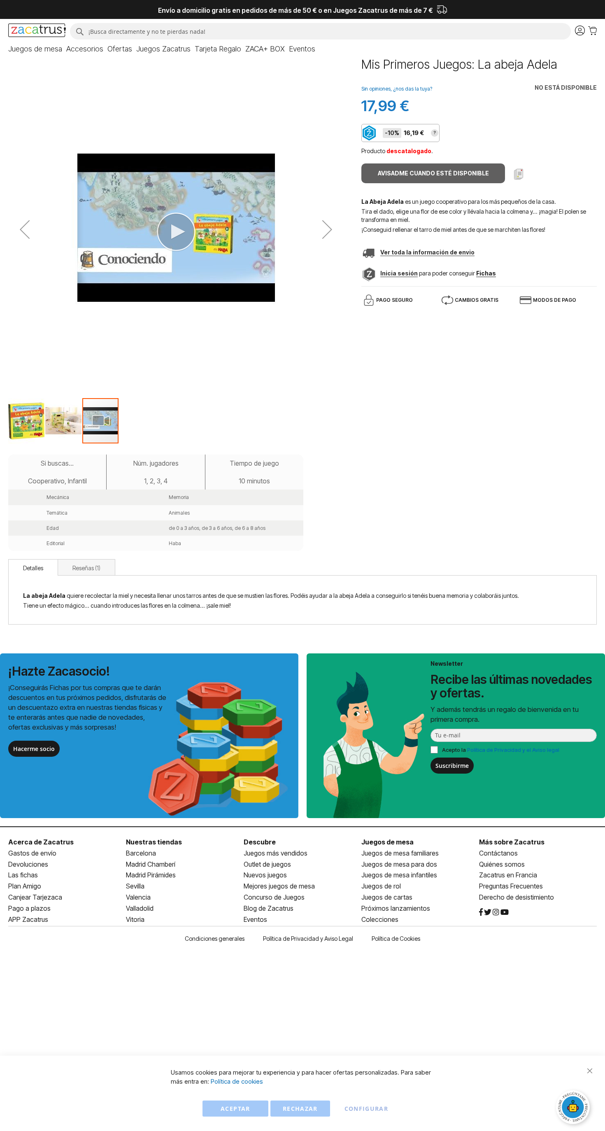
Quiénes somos (502, 864)
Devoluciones (28, 864)
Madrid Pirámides (151, 875)
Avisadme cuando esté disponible (433, 173)
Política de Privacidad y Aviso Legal (308, 938)
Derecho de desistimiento (516, 897)
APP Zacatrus (28, 919)
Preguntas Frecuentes (511, 886)
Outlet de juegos (267, 864)
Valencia (138, 897)
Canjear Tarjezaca (35, 897)
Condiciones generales (214, 938)
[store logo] (37, 31)
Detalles (33, 567)
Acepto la (500, 749)
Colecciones (379, 919)
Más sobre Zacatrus (511, 842)
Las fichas (23, 875)
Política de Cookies (396, 938)
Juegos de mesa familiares (400, 853)
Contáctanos (498, 853)
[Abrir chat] (574, 1108)
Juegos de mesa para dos (399, 864)
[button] (24, 229)
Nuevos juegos (265, 875)
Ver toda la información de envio (427, 252)
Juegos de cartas (386, 897)
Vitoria (135, 919)
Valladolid (140, 908)
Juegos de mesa (387, 842)
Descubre (260, 842)
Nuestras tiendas (154, 842)
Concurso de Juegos (274, 897)
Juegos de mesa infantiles (399, 875)
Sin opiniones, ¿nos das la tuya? (396, 89)
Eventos (255, 919)
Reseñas (85, 567)
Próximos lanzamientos (395, 908)
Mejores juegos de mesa (279, 886)
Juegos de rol (381, 886)
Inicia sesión (399, 273)
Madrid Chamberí (150, 864)
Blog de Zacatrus (268, 908)
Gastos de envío (32, 853)
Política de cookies (237, 1081)
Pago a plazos (29, 908)
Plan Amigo (24, 886)
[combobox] (320, 31)
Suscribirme (452, 766)
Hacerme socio (34, 749)
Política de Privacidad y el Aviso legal (513, 749)
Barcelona (141, 853)
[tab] (33, 567)
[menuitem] (35, 49)
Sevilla (135, 886)
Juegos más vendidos (275, 853)
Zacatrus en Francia (508, 875)
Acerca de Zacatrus (41, 842)
